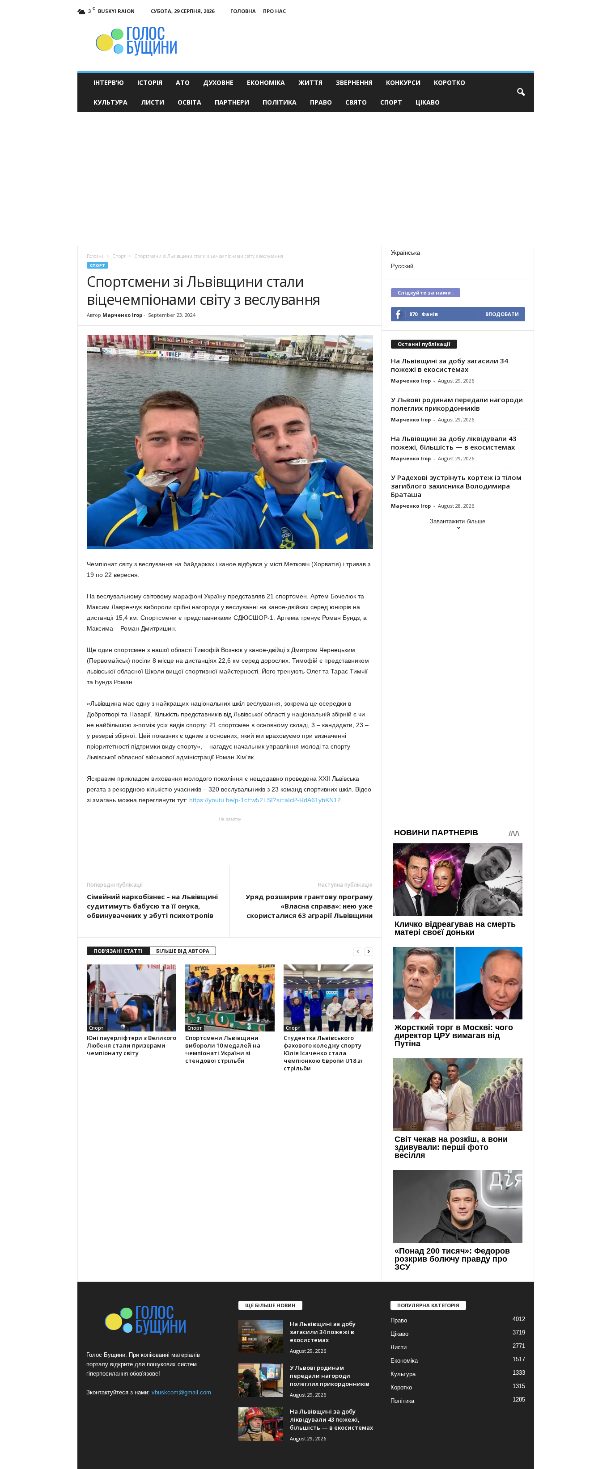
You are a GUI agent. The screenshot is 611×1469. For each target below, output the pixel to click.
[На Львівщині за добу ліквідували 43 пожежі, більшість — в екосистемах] (260, 1424)
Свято (356, 102)
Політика (280, 102)
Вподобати (502, 314)
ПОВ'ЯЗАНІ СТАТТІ (118, 950)
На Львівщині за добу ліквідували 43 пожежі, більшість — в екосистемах (454, 442)
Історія (149, 82)
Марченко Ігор (122, 314)
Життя (310, 82)
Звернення (354, 82)
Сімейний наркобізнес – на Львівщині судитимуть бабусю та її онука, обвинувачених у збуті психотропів (152, 906)
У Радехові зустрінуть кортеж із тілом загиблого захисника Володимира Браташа (456, 486)
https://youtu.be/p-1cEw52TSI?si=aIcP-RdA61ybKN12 (267, 800)
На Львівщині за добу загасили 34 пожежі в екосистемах (449, 365)
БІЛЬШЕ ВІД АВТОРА (182, 950)
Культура (110, 102)
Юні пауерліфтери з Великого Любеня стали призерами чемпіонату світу (131, 1045)
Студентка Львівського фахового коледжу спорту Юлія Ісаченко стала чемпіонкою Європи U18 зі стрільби (323, 1053)
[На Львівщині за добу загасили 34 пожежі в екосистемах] (260, 1336)
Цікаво (428, 102)
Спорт (391, 102)
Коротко (449, 82)
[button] (520, 92)
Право (321, 102)
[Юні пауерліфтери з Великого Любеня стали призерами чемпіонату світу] (131, 997)
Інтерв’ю (108, 82)
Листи (152, 102)
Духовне (218, 82)
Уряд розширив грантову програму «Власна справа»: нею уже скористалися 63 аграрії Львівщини (309, 906)
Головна (243, 11)
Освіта (189, 102)
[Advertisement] (305, 179)
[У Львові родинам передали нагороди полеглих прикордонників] (260, 1380)
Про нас (274, 11)
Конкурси (403, 82)
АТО (183, 82)
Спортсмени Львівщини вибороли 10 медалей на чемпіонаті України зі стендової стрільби (222, 1049)
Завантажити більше (457, 521)
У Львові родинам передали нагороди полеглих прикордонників (457, 403)
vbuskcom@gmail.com (181, 1392)
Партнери (232, 102)
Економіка (266, 82)
